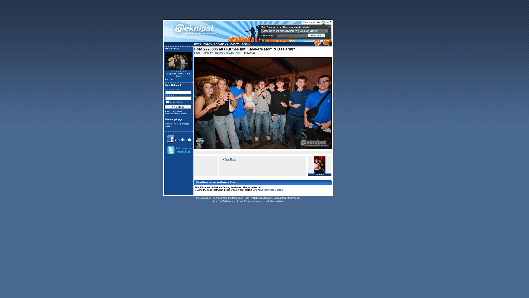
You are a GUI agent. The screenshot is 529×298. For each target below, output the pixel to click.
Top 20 (170, 79)
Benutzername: (172, 89)
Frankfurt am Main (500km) (316, 22)
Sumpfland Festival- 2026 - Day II (179, 75)
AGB (253, 198)
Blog (247, 198)
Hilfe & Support (203, 198)
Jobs (225, 198)
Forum (246, 44)
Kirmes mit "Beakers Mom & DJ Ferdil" (222, 52)
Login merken (176, 102)
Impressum (294, 198)
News (197, 44)
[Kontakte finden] (318, 44)
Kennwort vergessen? (177, 113)
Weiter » (320, 175)
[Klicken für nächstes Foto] (263, 103)
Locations (221, 44)
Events (234, 44)
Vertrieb (217, 198)
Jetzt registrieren (174, 111)
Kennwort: (170, 95)
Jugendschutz (264, 198)
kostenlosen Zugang (272, 190)
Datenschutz (280, 198)
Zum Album (230, 159)
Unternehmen (236, 198)
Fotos (208, 44)
